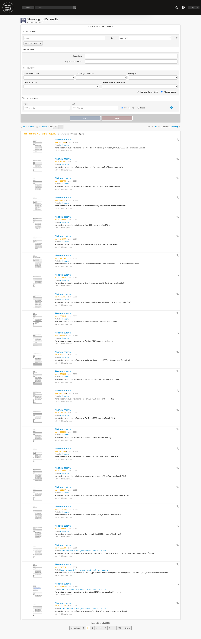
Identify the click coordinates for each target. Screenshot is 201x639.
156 (119, 628)
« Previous (75, 628)
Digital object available (85, 73)
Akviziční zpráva (63, 139)
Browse (27, 7)
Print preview (28, 126)
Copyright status (30, 82)
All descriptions (169, 92)
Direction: (165, 126)
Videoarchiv (64, 145)
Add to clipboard (177, 139)
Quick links (183, 7)
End (73, 104)
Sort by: (150, 126)
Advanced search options (100, 26)
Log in (193, 7)
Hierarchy (42, 126)
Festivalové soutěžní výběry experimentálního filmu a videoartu (84, 550)
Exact (142, 108)
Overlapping (129, 108)
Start (25, 104)
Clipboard (176, 7)
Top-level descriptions (148, 92)
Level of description (31, 73)
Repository (77, 56)
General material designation (113, 82)
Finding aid (132, 73)
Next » (127, 628)
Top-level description (73, 61)
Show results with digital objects (71, 134)
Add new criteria (31, 43)
